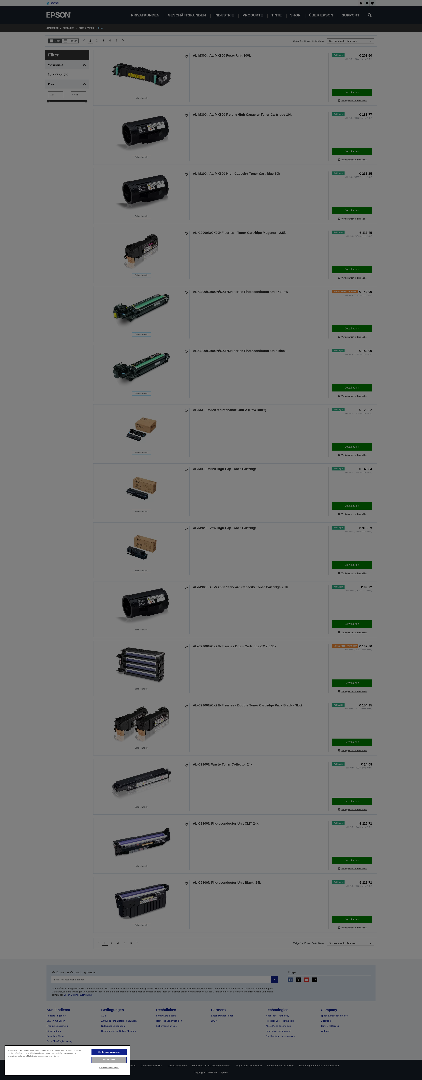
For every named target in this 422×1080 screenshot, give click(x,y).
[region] (67, 1060)
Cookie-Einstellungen (109, 1067)
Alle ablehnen (109, 1060)
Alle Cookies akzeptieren (109, 1052)
